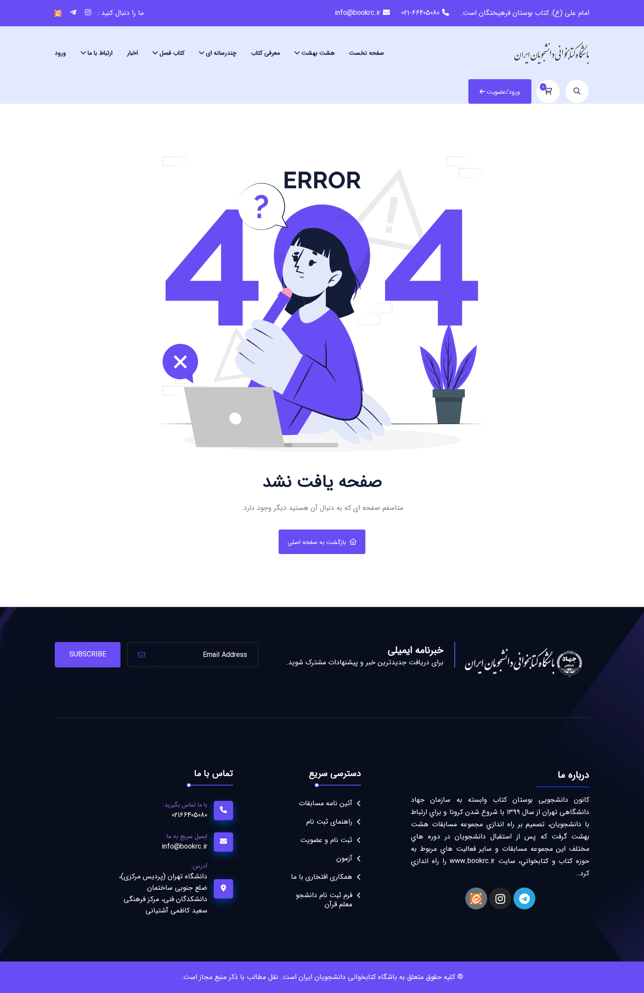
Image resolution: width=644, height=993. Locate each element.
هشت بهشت (318, 53)
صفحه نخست (366, 53)
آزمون (344, 858)
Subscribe (87, 654)
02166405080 (189, 815)
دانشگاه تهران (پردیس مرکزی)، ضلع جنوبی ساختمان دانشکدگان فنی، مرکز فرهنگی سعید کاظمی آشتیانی (163, 893)
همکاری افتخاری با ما (321, 876)
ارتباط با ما (100, 53)
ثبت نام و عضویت (326, 840)
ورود (60, 53)
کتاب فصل (171, 53)
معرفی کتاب (265, 53)
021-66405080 (420, 12)
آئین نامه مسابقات (325, 803)
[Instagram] (500, 898)
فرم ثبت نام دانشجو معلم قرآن (324, 900)
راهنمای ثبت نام (329, 821)
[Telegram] (524, 898)
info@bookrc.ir (357, 12)
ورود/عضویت (503, 92)
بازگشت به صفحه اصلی (316, 542)
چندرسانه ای (221, 53)
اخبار (132, 53)
